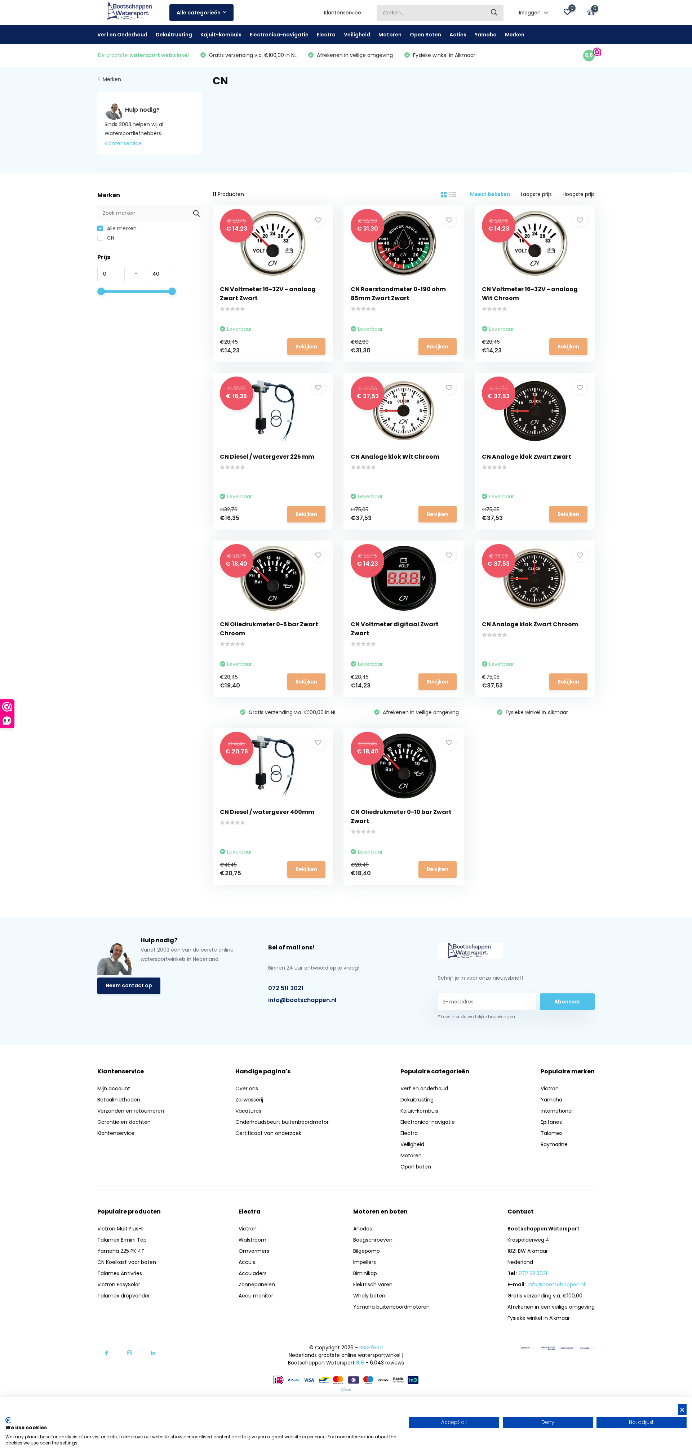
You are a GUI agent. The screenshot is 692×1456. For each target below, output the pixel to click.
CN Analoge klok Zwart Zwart (526, 457)
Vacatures (248, 1110)
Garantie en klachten (124, 1122)
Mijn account (113, 1088)
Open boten (415, 1166)
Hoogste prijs (579, 194)
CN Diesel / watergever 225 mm (267, 457)
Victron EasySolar (118, 1284)
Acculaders (253, 1273)
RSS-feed (371, 1347)
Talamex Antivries (119, 1273)
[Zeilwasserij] (567, 1348)
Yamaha (486, 34)
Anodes (362, 1228)
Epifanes (551, 1122)
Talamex (552, 1133)
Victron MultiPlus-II (120, 1228)
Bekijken (306, 346)
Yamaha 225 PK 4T (121, 1251)
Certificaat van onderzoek (268, 1133)
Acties (457, 34)
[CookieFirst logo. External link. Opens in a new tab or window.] (8, 1420)
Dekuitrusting (174, 34)
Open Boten (425, 34)
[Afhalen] (587, 1348)
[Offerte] (528, 1348)
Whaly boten (369, 1295)
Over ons (246, 1088)
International (557, 1110)
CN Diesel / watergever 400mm (267, 812)
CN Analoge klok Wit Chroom (395, 457)
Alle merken (121, 228)
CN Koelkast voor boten (126, 1262)
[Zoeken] (494, 13)
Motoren (390, 34)
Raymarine (554, 1144)
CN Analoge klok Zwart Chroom (530, 624)
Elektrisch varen (372, 1284)
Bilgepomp (366, 1251)
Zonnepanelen (257, 1284)
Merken (514, 34)
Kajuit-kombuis (220, 34)
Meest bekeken (490, 194)
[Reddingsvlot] (548, 1348)
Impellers (364, 1262)
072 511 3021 (285, 988)
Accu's (247, 1262)
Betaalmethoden (118, 1099)
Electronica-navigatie (279, 34)
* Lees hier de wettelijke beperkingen (476, 1017)
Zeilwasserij (249, 1099)
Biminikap (365, 1273)
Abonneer (567, 1001)
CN (110, 237)
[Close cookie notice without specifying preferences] (682, 1409)
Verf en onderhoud (424, 1088)
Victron (550, 1088)
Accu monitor (256, 1295)
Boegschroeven (372, 1239)
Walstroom (252, 1239)
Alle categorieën (199, 12)
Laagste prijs (536, 194)
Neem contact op (129, 985)
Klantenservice (342, 12)
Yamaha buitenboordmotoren (391, 1306)
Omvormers (254, 1251)
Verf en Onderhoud (122, 34)
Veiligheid (357, 34)
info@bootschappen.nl (302, 1000)
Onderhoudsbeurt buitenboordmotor (282, 1122)
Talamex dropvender (123, 1295)
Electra (326, 34)
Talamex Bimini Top (122, 1239)
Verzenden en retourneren (130, 1110)
